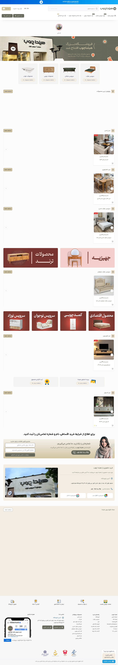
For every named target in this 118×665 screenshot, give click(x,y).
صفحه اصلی (114, 617)
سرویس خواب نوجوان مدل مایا (104, 301)
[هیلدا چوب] (108, 8)
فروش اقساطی (96, 624)
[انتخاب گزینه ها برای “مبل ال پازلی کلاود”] (112, 163)
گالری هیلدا (114, 621)
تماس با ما (114, 631)
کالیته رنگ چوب (95, 629)
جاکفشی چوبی (78, 638)
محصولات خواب (28, 76)
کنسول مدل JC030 (104, 422)
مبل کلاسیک (79, 624)
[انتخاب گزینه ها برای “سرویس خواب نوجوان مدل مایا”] (112, 304)
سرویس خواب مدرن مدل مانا (103, 237)
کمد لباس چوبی (78, 631)
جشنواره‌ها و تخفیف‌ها (112, 624)
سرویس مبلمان (69, 76)
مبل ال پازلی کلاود (103, 159)
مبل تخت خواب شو (77, 621)
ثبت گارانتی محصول (37, 379)
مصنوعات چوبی (48, 76)
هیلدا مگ (115, 619)
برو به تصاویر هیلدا (83, 379)
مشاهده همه (7, 130)
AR (25, 8)
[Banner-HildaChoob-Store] (59, 48)
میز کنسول (79, 636)
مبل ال (80, 619)
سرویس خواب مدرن (77, 626)
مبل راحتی (79, 617)
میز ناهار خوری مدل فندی (103, 198)
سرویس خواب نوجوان (77, 629)
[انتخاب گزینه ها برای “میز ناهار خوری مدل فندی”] (112, 202)
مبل (98, 621)
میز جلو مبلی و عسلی (77, 633)
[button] (59, 29)
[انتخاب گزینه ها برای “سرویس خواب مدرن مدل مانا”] (112, 241)
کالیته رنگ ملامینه (95, 626)
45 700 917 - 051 (96, 489)
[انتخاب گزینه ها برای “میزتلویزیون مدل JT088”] (112, 368)
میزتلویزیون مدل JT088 (104, 365)
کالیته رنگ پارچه (95, 631)
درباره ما (115, 629)
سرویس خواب (90, 76)
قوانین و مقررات (113, 626)
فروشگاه (97, 617)
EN (28, 8)
